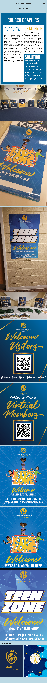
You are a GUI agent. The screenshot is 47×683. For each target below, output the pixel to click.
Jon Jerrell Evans (23, 3)
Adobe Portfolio (26, 680)
